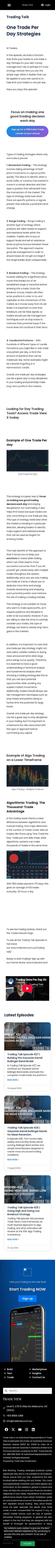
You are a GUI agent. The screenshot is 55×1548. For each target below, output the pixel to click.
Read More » (13, 1080)
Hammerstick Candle (18, 367)
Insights (36, 1373)
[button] (9, 5)
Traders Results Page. (22, 933)
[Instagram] (26, 1429)
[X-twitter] (13, 1429)
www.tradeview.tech (37, 962)
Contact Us (38, 1377)
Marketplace (39, 1369)
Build (10, 1369)
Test (9, 1373)
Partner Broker (18, 962)
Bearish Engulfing (21, 363)
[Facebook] (6, 1429)
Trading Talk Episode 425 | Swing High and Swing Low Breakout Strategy (23, 1211)
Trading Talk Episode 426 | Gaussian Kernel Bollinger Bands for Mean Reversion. (27, 1131)
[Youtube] (19, 1429)
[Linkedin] (33, 1429)
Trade (10, 1377)
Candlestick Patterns (21, 340)
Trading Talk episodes (33, 940)
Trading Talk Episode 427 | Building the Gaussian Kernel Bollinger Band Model (24, 1058)
